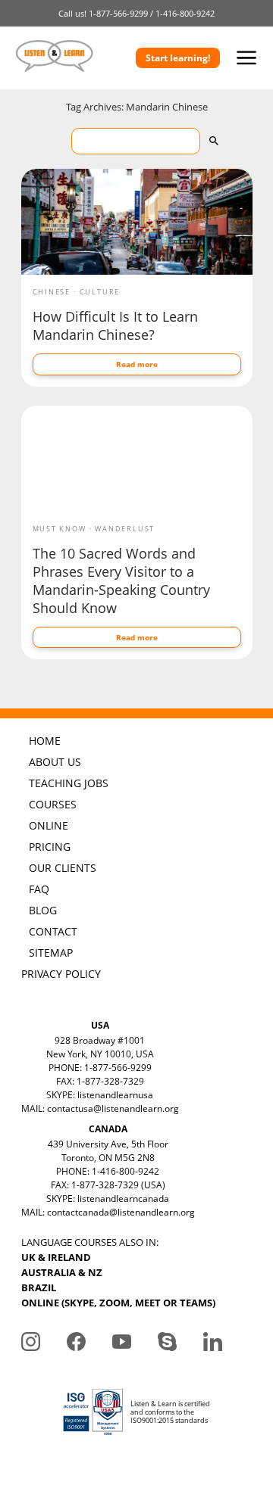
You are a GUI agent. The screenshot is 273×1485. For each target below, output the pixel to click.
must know (59, 529)
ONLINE (48, 825)
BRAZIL (38, 1287)
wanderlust (125, 529)
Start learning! (178, 57)
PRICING (50, 846)
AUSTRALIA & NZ (61, 1272)
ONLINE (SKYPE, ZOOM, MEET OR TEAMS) (118, 1302)
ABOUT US (55, 762)
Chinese (52, 292)
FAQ (39, 889)
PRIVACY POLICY (61, 974)
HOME (45, 740)
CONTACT (53, 931)
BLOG (43, 910)
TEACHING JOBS (68, 783)
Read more (137, 364)
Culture (100, 292)
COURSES (53, 804)
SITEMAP (51, 952)
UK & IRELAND (56, 1257)
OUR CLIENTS (62, 868)
